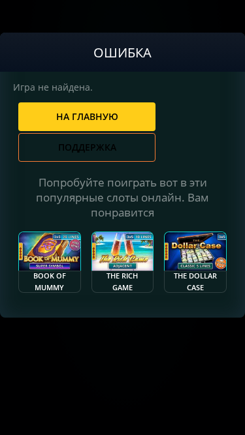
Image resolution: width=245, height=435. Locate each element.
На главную (87, 116)
